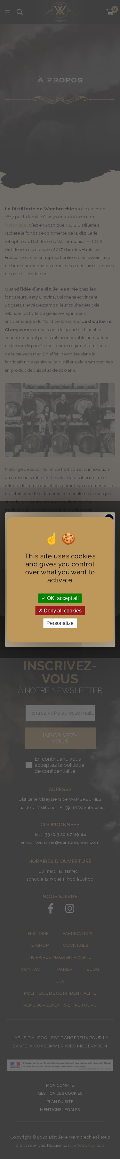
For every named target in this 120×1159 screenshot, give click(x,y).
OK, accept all (62, 598)
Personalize (60, 623)
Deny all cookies (62, 610)
